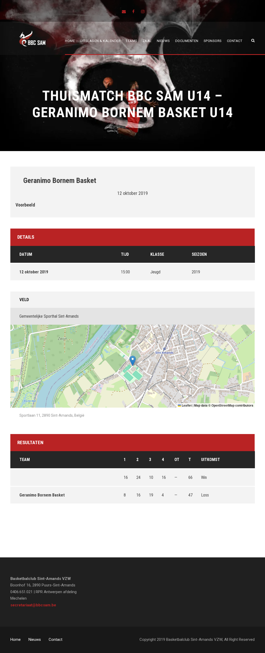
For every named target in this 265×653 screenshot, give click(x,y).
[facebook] (133, 11)
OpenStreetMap (222, 405)
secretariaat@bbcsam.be (33, 605)
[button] (132, 361)
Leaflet (186, 405)
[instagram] (142, 11)
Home (70, 41)
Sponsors (213, 41)
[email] (124, 11)
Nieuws (163, 41)
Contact (234, 41)
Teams (131, 41)
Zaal (147, 41)
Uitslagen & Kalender (100, 41)
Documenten (186, 41)
